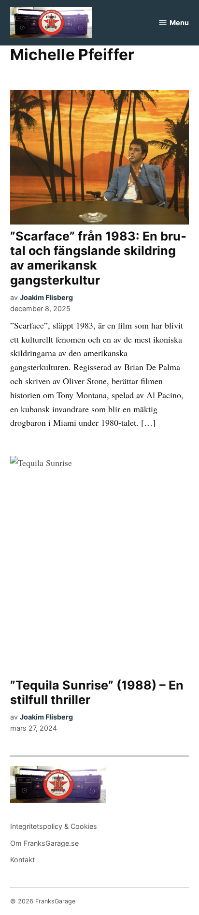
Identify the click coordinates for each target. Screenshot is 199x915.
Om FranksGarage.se (44, 843)
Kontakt (22, 859)
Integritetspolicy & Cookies (53, 826)
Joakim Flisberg (46, 297)
